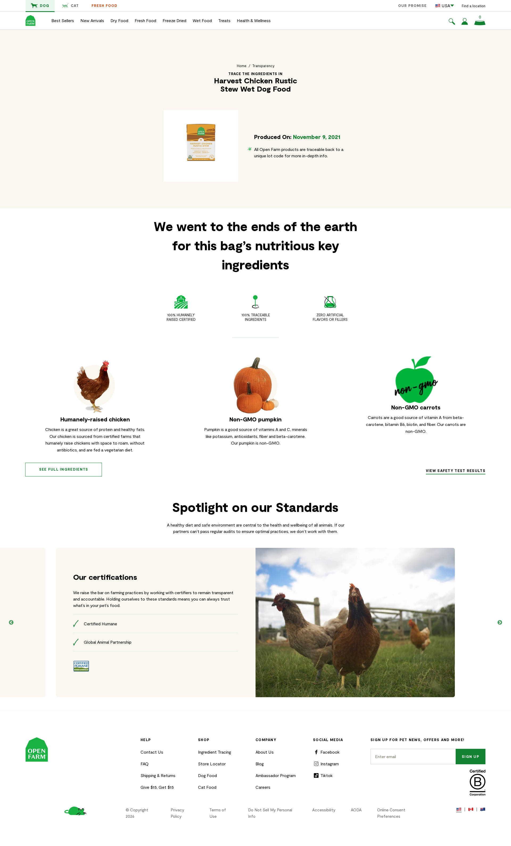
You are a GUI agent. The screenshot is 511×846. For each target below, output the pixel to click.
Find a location (473, 6)
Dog (44, 5)
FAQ (145, 763)
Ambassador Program (276, 775)
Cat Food (207, 787)
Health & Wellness (254, 20)
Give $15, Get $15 (157, 787)
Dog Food (207, 775)
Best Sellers (62, 20)
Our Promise (412, 5)
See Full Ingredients (63, 469)
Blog (260, 763)
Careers (263, 787)
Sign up (470, 756)
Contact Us (152, 751)
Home (241, 66)
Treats (224, 20)
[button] (452, 22)
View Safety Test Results (455, 471)
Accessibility (323, 809)
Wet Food (202, 20)
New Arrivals (92, 20)
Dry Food (119, 20)
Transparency (263, 66)
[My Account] (464, 23)
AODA (356, 809)
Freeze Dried (174, 20)
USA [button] (446, 5)
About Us (265, 751)
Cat (75, 5)
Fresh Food (104, 5)
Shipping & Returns (158, 775)
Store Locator (212, 763)
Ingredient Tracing (214, 751)
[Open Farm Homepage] (30, 20)
